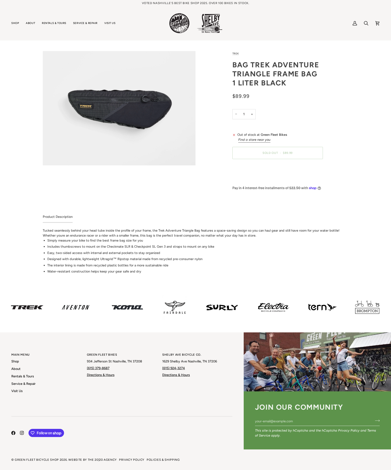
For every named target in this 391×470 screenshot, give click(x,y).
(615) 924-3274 (173, 368)
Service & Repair (23, 384)
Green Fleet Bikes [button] (102, 354)
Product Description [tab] (58, 217)
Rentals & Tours (22, 376)
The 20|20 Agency (102, 459)
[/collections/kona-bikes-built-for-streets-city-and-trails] (127, 307)
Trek (235, 53)
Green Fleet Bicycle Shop (37, 459)
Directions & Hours (100, 375)
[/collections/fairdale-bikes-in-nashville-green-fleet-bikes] (174, 307)
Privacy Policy (349, 430)
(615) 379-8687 (98, 368)
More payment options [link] (249, 180)
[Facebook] (13, 433)
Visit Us (17, 391)
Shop (15, 361)
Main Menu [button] (20, 354)
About (16, 369)
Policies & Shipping (163, 459)
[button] (16, 23)
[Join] (376, 420)
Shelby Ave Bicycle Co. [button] (181, 354)
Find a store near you (254, 140)
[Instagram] (22, 433)
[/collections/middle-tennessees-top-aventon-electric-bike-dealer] (76, 307)
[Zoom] (119, 108)
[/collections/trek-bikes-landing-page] (27, 307)
